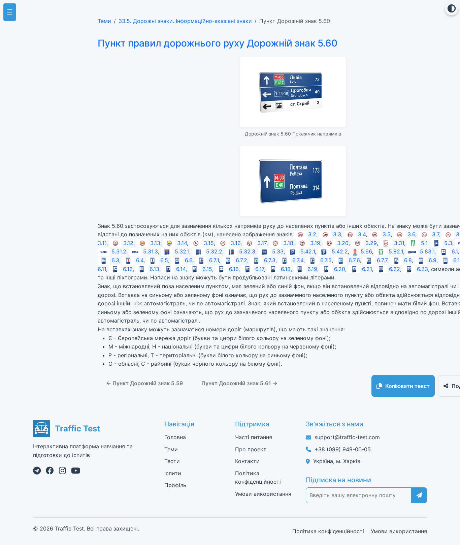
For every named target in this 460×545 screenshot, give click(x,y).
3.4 (362, 234)
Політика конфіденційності (328, 531)
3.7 (435, 234)
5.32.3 (247, 251)
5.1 (424, 243)
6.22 (394, 269)
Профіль (175, 485)
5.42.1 (307, 251)
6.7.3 (269, 260)
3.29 (371, 243)
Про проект (250, 449)
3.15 (209, 243)
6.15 (207, 269)
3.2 (312, 234)
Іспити (172, 473)
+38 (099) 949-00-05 (343, 449)
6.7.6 (354, 260)
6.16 (233, 269)
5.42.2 (340, 251)
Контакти (247, 461)
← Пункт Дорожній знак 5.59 (144, 383)
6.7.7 (382, 260)
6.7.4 (297, 260)
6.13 (154, 269)
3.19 (315, 243)
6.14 (181, 269)
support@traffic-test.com (347, 437)
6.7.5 (326, 260)
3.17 (261, 243)
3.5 (387, 234)
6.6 (188, 260)
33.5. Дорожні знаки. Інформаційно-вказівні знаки (185, 21)
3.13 (155, 243)
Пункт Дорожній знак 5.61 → (239, 383)
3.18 (288, 243)
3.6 (411, 234)
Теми (104, 21)
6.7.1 (214, 260)
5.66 (366, 251)
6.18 (286, 269)
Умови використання (263, 493)
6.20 (339, 269)
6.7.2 (241, 260)
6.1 (454, 251)
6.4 (139, 260)
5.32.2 (214, 251)
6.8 (408, 260)
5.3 (448, 243)
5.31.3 (150, 251)
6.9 (432, 260)
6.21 (367, 269)
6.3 (115, 260)
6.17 (259, 269)
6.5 (164, 260)
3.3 (337, 234)
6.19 (312, 269)
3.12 (128, 243)
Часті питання (253, 437)
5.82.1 (396, 251)
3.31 (399, 243)
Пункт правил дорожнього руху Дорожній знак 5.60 (217, 43)
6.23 (422, 269)
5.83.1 (427, 251)
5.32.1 (182, 251)
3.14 (182, 243)
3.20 (343, 243)
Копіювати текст (407, 386)
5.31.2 (118, 251)
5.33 (278, 251)
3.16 (235, 243)
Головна (175, 437)
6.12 (128, 269)
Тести (172, 461)
